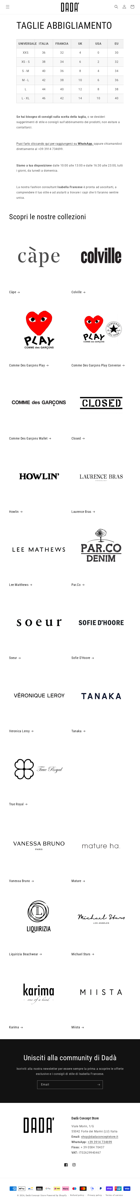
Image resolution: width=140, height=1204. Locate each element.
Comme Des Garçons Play (27, 365)
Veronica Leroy (19, 731)
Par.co (76, 585)
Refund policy (77, 1195)
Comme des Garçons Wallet (28, 438)
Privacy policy (95, 1195)
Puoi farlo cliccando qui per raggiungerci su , (55, 143)
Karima (14, 1027)
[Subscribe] (99, 1084)
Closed (76, 438)
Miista (75, 1027)
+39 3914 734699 (100, 1142)
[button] (8, 7)
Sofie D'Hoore (80, 658)
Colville (76, 292)
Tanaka (76, 731)
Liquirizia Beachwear (23, 954)
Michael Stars (80, 954)
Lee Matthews (18, 585)
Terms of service (114, 1195)
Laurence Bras (81, 512)
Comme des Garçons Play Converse (96, 365)
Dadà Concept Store (36, 1195)
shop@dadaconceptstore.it (99, 1136)
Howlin (14, 512)
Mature (76, 881)
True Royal (16, 804)
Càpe (12, 292)
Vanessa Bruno (19, 881)
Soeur (13, 658)
